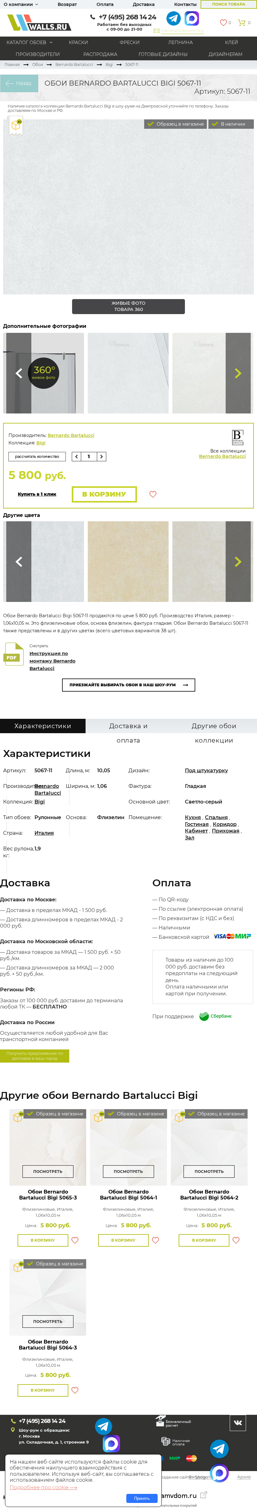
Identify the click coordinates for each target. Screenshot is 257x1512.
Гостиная (197, 824)
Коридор (225, 824)
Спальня (216, 817)
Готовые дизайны (163, 54)
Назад (23, 83)
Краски (78, 42)
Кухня (193, 817)
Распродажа (100, 54)
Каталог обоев (26, 42)
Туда (238, 373)
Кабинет (196, 831)
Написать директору (182, 30)
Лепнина (180, 42)
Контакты (185, 4)
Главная (12, 64)
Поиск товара (228, 4)
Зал (189, 838)
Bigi (109, 64)
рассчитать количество (37, 456)
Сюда (18, 373)
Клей (231, 42)
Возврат (67, 4)
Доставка (144, 4)
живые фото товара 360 (128, 306)
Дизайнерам (226, 54)
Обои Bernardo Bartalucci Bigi (48, 1195)
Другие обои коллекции (214, 727)
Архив (244, 1477)
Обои (37, 64)
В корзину (104, 494)
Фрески (130, 42)
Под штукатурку (206, 771)
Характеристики (42, 726)
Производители (38, 54)
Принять (142, 1498)
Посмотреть (47, 1171)
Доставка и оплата (128, 727)
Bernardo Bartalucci (74, 64)
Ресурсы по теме (206, 1477)
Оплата (105, 4)
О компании (18, 4)
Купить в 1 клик (37, 494)
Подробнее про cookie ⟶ (43, 1487)
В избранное (152, 494)
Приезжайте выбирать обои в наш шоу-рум (123, 685)
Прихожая (225, 831)
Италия (44, 833)
